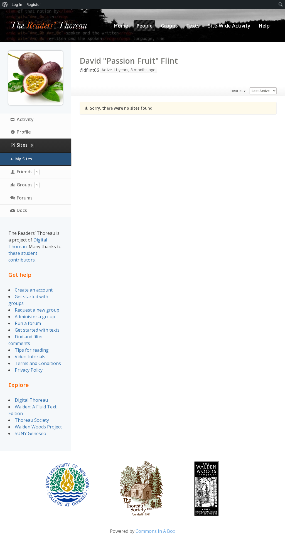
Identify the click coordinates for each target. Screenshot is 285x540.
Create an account (34, 290)
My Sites (23, 158)
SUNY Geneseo (30, 433)
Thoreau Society (32, 420)
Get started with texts (37, 330)
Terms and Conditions (38, 363)
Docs (22, 210)
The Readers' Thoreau (48, 25)
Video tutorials (30, 357)
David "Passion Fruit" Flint (129, 60)
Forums (25, 198)
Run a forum (28, 323)
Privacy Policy (29, 370)
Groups (27, 185)
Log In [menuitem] (17, 4)
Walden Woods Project (38, 427)
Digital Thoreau (31, 400)
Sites (25, 145)
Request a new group (37, 310)
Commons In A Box (155, 531)
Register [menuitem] (33, 4)
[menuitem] (5, 4)
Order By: (238, 91)
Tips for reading (32, 350)
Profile (24, 132)
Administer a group (35, 317)
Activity (25, 119)
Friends (27, 172)
